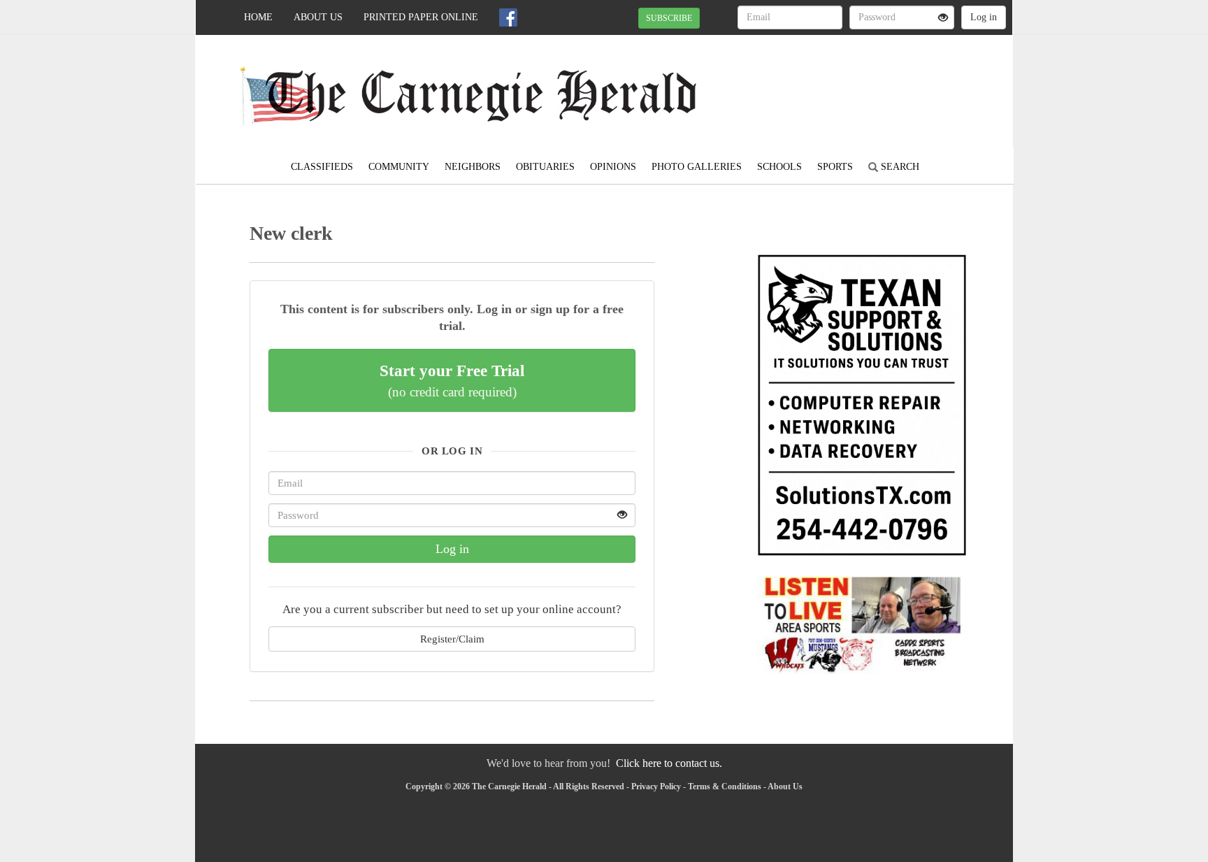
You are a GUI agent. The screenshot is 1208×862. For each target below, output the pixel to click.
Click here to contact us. (669, 763)
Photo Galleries (697, 166)
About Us (318, 17)
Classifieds (322, 166)
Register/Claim (452, 639)
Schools (779, 166)
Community (398, 166)
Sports (835, 166)
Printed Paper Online (421, 17)
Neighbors (473, 166)
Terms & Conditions (724, 786)
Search (898, 166)
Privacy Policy (656, 786)
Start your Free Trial (452, 380)
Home (258, 17)
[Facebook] (508, 17)
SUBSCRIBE (669, 18)
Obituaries (545, 166)
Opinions (613, 166)
